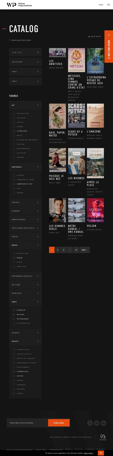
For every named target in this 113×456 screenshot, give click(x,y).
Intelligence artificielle (23, 228)
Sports (20, 393)
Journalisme (23, 253)
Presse (20, 258)
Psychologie (23, 319)
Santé (14, 302)
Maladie (20, 314)
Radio (19, 262)
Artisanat (21, 118)
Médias (15, 245)
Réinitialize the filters (21, 40)
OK (101, 453)
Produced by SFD (56, 449)
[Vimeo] (96, 423)
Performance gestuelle (22, 276)
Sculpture (21, 153)
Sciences (15, 333)
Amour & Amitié (24, 354)
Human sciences (18, 219)
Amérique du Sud (25, 184)
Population (16, 293)
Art (13, 105)
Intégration (22, 371)
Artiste (20, 122)
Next (84, 250)
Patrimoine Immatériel (27, 140)
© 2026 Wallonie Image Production (20, 449)
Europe (20, 193)
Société (15, 341)
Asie (19, 188)
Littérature (22, 131)
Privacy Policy (41, 449)
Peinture (21, 144)
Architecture (23, 113)
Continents (17, 167)
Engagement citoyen (26, 363)
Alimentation (23, 349)
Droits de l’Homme (25, 358)
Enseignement (23, 367)
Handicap (21, 310)
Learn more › (88, 453)
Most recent (96, 36)
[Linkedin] (103, 423)
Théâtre (20, 157)
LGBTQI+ (15, 237)
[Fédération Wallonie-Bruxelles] (103, 438)
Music (19, 135)
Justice (20, 376)
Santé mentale (23, 323)
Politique (16, 285)
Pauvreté (21, 389)
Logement (21, 385)
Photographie (23, 148)
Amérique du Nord (25, 180)
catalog (24, 29)
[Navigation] (108, 4)
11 (76, 250)
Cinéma (20, 127)
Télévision (21, 266)
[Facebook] (90, 423)
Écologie (16, 202)
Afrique (20, 175)
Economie (16, 211)
